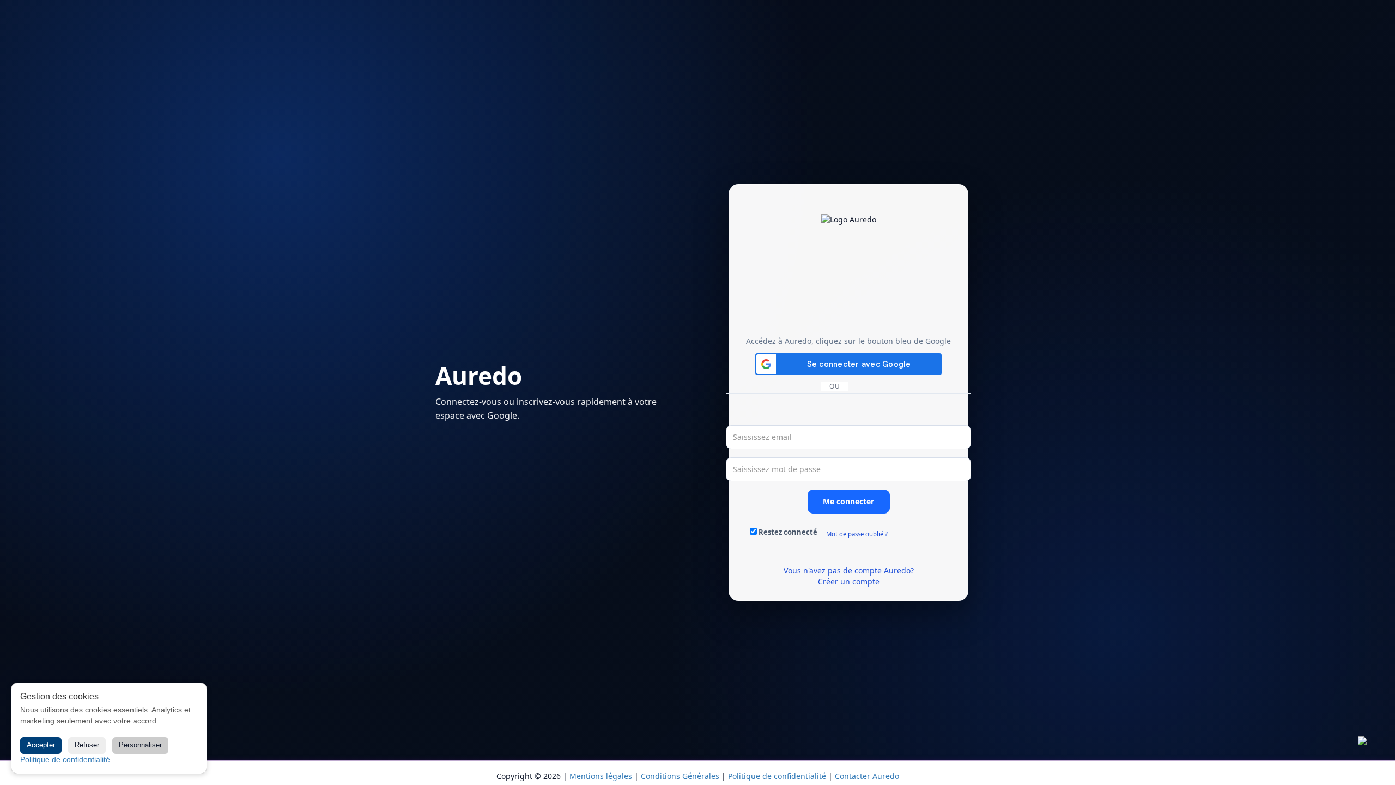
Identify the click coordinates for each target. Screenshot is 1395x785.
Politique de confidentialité (65, 759)
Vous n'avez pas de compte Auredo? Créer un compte (849, 576)
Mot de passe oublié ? (857, 534)
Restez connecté (788, 532)
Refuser (87, 745)
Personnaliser (140, 745)
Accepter (41, 745)
